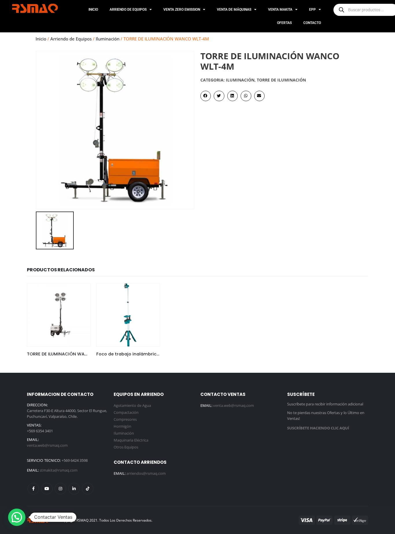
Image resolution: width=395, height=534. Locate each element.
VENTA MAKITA (280, 10)
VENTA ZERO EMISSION (181, 10)
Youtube (47, 488)
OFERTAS (284, 23)
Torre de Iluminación (281, 80)
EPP (312, 10)
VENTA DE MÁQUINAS (234, 10)
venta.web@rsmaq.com (47, 445)
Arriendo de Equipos (71, 39)
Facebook (33, 488)
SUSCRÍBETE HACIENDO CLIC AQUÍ (318, 428)
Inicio (93, 10)
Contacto (312, 23)
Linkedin (74, 488)
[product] (58, 314)
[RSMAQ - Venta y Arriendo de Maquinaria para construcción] (38, 520)
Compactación (126, 412)
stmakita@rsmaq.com (58, 470)
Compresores (125, 419)
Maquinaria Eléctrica (131, 440)
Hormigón (122, 426)
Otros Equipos (126, 447)
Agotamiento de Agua (132, 405)
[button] (205, 96)
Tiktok (87, 488)
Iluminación (107, 39)
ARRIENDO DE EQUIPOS (128, 10)
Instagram (60, 488)
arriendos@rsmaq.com (146, 473)
